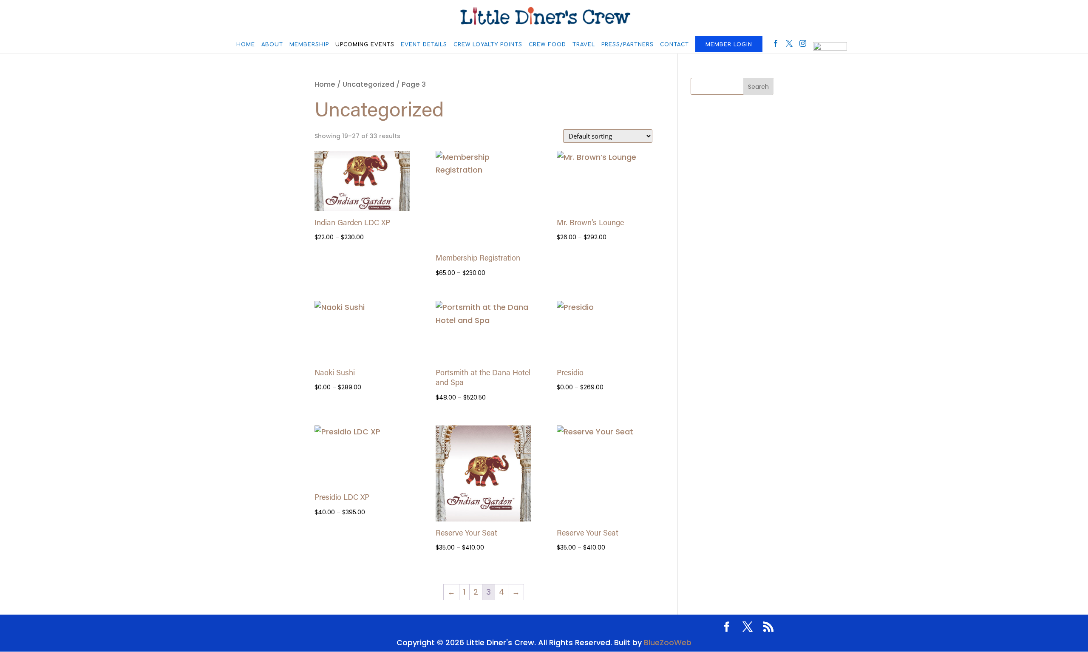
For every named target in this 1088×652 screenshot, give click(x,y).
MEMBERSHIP (309, 45)
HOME (245, 45)
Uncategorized (368, 84)
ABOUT (272, 45)
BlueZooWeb (667, 642)
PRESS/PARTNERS (627, 45)
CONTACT (674, 45)
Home (324, 84)
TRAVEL (583, 45)
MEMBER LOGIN (729, 45)
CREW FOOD (547, 45)
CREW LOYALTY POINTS (487, 45)
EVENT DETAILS (424, 45)
